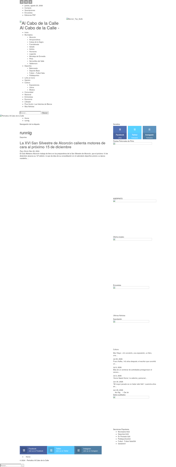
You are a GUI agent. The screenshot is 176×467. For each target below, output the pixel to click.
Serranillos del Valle (36, 61)
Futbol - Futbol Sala (127, 441)
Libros (31, 87)
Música (32, 90)
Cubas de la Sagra (36, 42)
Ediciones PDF (30, 15)
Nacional (28, 94)
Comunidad (29, 92)
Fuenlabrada (34, 44)
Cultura (27, 82)
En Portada (124, 436)
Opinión (27, 80)
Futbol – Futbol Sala (37, 73)
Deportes (28, 66)
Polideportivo (34, 75)
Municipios (29, 35)
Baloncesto (33, 68)
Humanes (33, 51)
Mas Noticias (29, 106)
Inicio (26, 32)
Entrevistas (29, 97)
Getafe (31, 47)
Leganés (32, 54)
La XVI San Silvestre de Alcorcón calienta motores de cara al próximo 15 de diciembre (62, 144)
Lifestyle (28, 101)
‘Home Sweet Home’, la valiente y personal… (130, 378)
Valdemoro (33, 63)
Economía (28, 99)
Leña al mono (30, 78)
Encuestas (28, 12)
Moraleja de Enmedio (37, 56)
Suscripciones (30, 10)
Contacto (28, 8)
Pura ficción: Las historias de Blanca (38, 104)
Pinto (31, 58)
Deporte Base (34, 70)
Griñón (31, 49)
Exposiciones (34, 85)
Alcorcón (32, 37)
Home (28, 457)
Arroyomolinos (34, 39)
